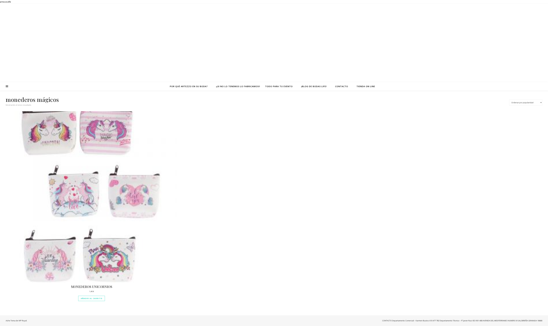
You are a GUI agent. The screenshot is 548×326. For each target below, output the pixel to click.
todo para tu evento (279, 86)
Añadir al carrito (91, 298)
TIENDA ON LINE (365, 86)
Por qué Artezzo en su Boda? (189, 86)
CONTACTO (341, 86)
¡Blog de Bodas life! (314, 86)
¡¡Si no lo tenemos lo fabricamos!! (238, 86)
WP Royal (23, 320)
